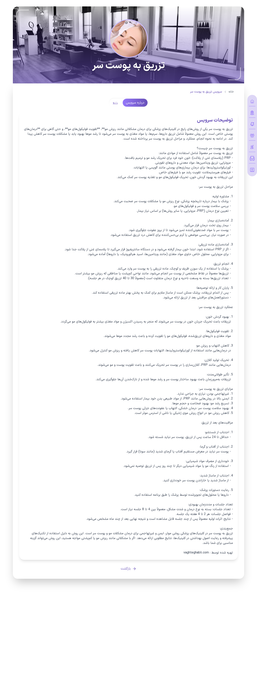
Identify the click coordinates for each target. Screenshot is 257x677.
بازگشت (126, 568)
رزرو (115, 102)
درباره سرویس (135, 102)
